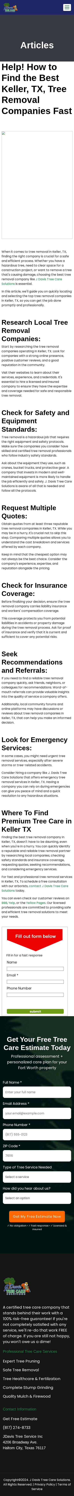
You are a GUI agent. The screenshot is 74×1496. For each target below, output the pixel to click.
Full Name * (12, 1082)
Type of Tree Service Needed (27, 1167)
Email (11, 975)
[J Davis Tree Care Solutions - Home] (22, 7)
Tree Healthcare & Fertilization (31, 1378)
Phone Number (19, 988)
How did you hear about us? (26, 1188)
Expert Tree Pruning (21, 1361)
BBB (4, 903)
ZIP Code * (11, 1146)
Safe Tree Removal (21, 1370)
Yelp (12, 903)
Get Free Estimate (20, 1419)
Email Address (15, 1103)
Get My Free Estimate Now (37, 1216)
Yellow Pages (36, 903)
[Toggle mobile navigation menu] (67, 7)
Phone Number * (16, 1124)
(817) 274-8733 (16, 1427)
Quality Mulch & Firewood (27, 1396)
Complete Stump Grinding (28, 1387)
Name (12, 962)
